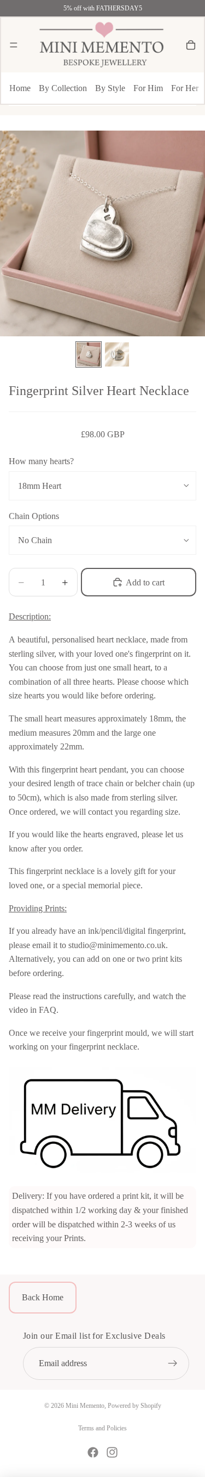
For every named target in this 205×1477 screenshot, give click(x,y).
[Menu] (13, 45)
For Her (184, 88)
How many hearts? (41, 461)
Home (20, 88)
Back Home (42, 1297)
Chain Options (34, 516)
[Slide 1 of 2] (89, 354)
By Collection (63, 88)
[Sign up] (172, 1363)
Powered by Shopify (134, 1406)
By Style (110, 88)
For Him (148, 88)
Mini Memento (85, 1406)
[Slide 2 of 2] (117, 354)
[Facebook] (92, 1452)
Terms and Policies (102, 1428)
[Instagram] (112, 1452)
